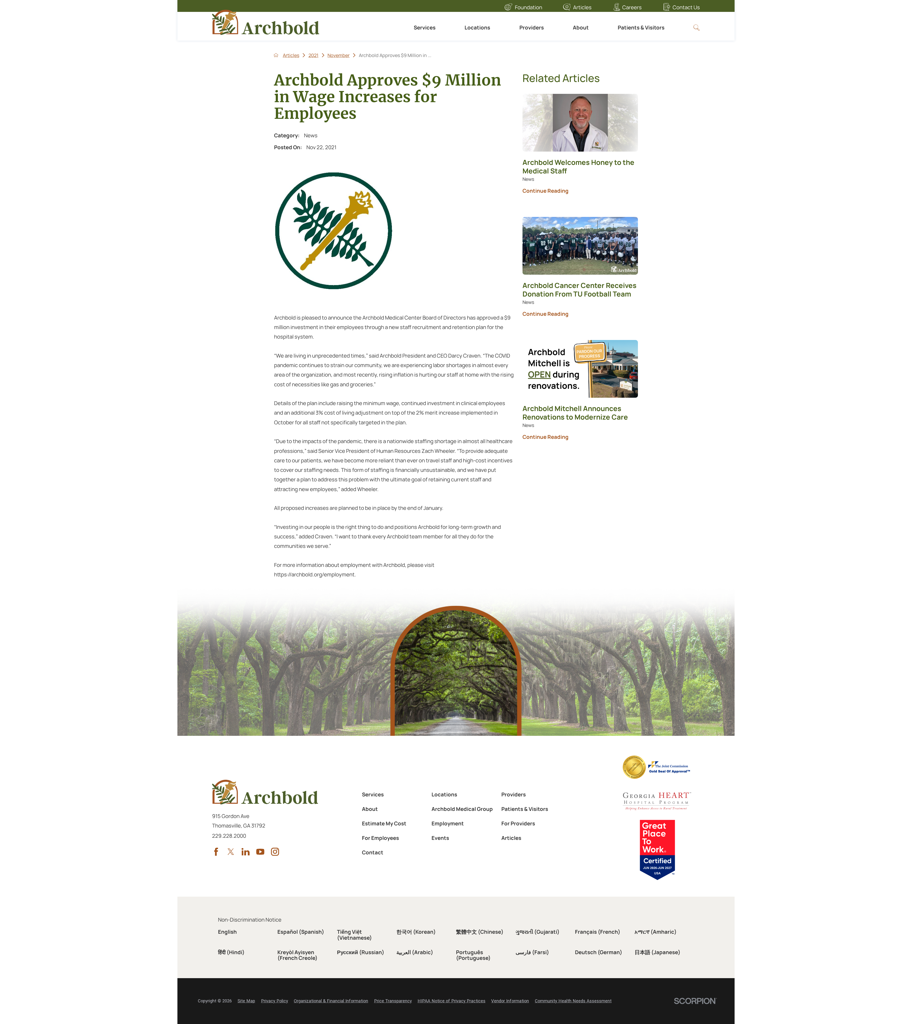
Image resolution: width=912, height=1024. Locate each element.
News (311, 135)
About (581, 27)
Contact (372, 852)
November (339, 55)
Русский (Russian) (360, 952)
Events (440, 838)
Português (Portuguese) (473, 955)
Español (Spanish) (300, 931)
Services (425, 27)
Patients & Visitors (641, 27)
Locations (477, 27)
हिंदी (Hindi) (231, 952)
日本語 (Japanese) (657, 952)
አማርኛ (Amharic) (656, 931)
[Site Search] (697, 27)
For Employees (380, 838)
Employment (448, 823)
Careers (632, 7)
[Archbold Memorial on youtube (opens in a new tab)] (260, 852)
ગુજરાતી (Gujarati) (538, 931)
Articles (582, 7)
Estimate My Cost (384, 823)
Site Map (246, 1000)
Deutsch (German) (598, 952)
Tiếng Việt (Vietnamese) (354, 934)
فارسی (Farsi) (532, 952)
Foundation (528, 7)
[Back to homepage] (276, 55)
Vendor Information (510, 1000)
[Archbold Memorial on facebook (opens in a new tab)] (216, 852)
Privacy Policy (274, 1000)
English (227, 931)
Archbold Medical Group (462, 809)
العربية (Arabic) (414, 952)
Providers (531, 27)
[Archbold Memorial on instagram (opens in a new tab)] (275, 852)
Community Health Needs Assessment (573, 1000)
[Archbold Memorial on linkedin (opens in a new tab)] (246, 852)
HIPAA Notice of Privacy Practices (451, 1000)
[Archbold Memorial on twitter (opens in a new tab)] (231, 852)
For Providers (518, 823)
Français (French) (597, 931)
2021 (313, 55)
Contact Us (686, 7)
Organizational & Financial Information (331, 1000)
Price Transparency (393, 1000)
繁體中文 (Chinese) (480, 931)
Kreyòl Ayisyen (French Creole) (297, 955)
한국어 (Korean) (416, 931)
